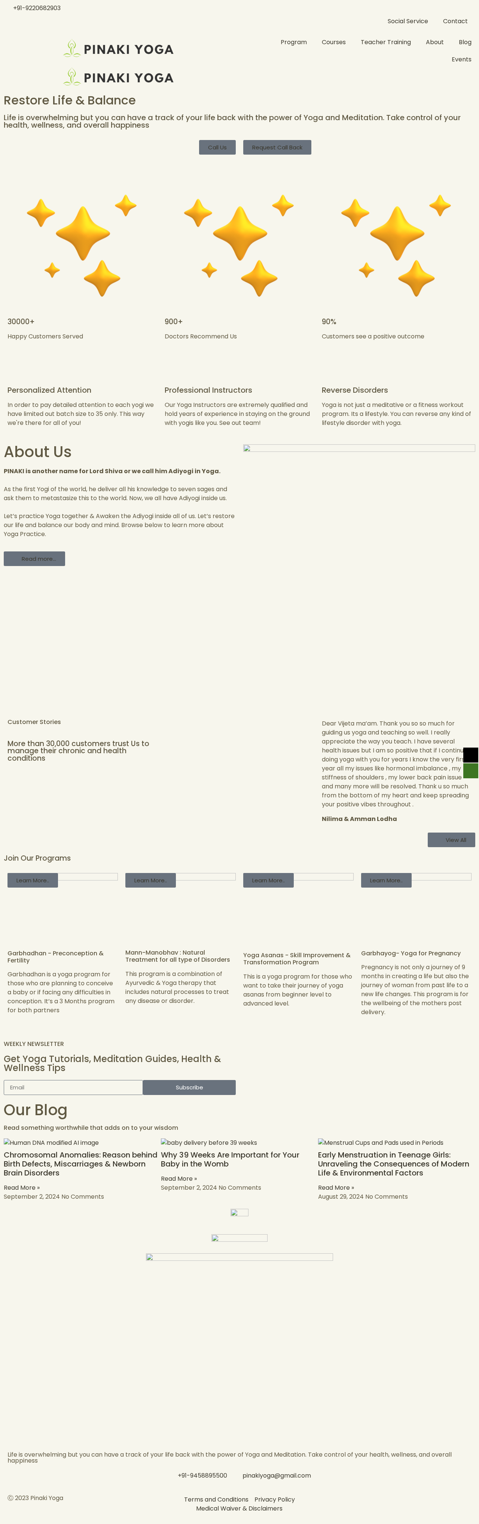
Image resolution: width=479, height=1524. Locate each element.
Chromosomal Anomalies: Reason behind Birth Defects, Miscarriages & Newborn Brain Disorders (81, 1164)
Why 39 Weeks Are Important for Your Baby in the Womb (230, 1159)
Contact (455, 21)
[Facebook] (331, 1504)
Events (462, 59)
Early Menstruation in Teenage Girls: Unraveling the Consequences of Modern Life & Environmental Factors (393, 1164)
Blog (465, 42)
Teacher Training (386, 42)
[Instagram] (351, 1504)
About (435, 42)
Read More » (22, 1187)
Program (294, 42)
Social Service (408, 21)
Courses (334, 42)
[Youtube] (371, 1504)
